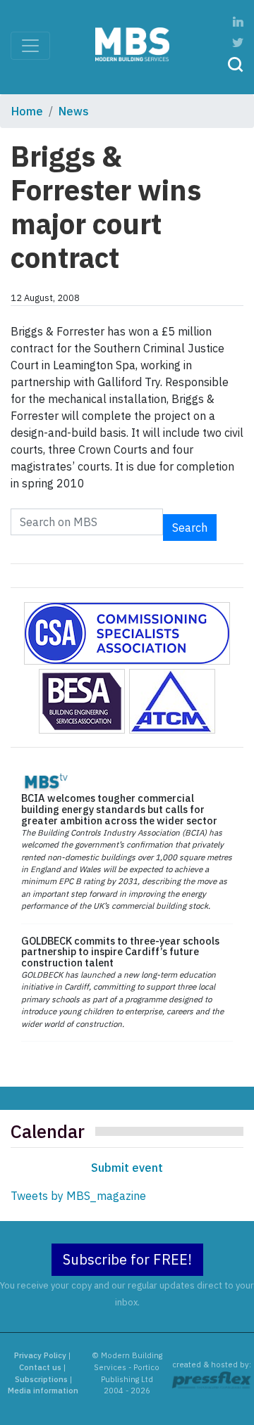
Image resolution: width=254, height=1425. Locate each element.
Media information (43, 1390)
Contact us (40, 1367)
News (74, 111)
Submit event (127, 1168)
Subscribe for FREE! (127, 1259)
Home (27, 111)
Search (189, 527)
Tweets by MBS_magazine (78, 1196)
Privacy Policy (40, 1355)
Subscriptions (41, 1379)
